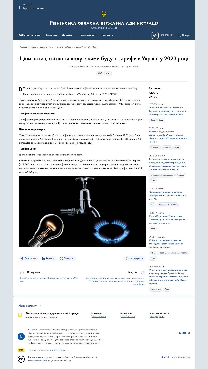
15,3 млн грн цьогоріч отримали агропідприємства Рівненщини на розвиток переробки (166, 243)
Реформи (167, 148)
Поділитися (30, 258)
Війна (153, 120)
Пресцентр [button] (107, 35)
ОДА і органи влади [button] (30, 35)
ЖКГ (100, 73)
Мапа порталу (28, 305)
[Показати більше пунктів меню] (130, 35)
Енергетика (156, 289)
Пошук (186, 35)
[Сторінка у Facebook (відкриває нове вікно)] (162, 35)
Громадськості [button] (88, 35)
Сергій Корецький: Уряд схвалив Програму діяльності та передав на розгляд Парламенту (167, 219)
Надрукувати (136, 258)
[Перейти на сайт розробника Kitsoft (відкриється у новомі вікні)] (165, 357)
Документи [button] (68, 35)
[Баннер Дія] (155, 35)
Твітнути (68, 258)
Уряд (108, 73)
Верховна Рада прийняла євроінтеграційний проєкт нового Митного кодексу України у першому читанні (168, 137)
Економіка (155, 148)
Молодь (180, 175)
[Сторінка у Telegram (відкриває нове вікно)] (171, 35)
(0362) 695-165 (98, 316)
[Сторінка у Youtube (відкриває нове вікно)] (167, 35)
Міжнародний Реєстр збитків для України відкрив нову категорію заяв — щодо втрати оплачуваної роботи (168, 111)
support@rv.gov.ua (56, 350)
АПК (153, 253)
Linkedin (50, 258)
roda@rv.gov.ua (157, 316)
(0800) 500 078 (127, 316)
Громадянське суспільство (162, 175)
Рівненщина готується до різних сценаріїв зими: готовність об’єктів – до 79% (167, 195)
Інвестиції (163, 253)
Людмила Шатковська (167, 205)
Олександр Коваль (179, 253)
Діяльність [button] (51, 35)
